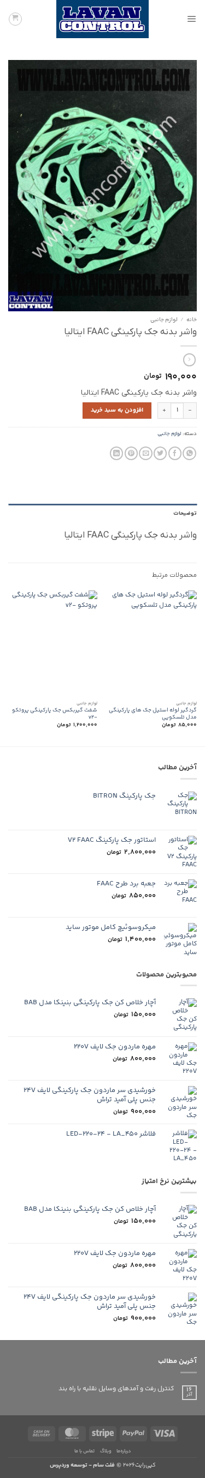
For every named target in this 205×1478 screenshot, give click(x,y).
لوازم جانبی (164, 320)
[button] (192, 19)
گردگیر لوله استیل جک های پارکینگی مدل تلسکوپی (153, 714)
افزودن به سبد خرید (117, 410)
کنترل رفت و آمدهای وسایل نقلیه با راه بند (116, 1389)
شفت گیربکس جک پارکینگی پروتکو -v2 (54, 714)
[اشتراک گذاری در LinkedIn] (116, 453)
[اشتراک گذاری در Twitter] (160, 453)
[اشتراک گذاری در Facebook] (174, 453)
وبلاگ (106, 1451)
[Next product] (189, 359)
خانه (191, 320)
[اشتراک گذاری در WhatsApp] (189, 453)
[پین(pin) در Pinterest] (131, 453)
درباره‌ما (123, 1451)
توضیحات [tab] (185, 513)
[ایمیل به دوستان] (145, 453)
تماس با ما (84, 1451)
